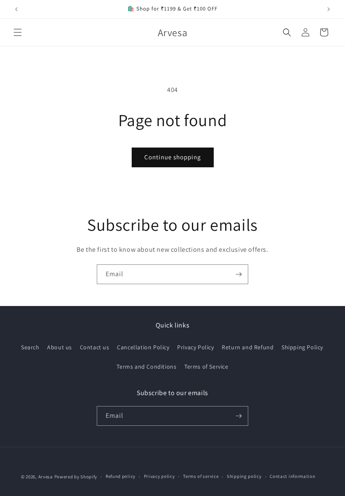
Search (30, 347)
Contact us (94, 347)
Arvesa (45, 477)
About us (59, 347)
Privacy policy (159, 476)
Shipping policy (244, 476)
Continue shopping (172, 157)
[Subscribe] (238, 274)
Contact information (292, 476)
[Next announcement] (328, 9)
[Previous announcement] (16, 9)
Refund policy (120, 476)
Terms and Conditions (146, 366)
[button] (17, 32)
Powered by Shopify (76, 477)
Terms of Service (206, 366)
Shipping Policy (302, 347)
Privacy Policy (195, 347)
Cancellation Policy (143, 347)
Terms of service (200, 476)
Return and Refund (247, 347)
